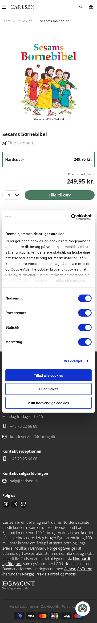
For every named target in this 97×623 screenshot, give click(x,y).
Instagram (15, 504)
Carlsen (9, 522)
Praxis (41, 574)
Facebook (6, 504)
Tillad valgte (48, 389)
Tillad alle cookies (48, 375)
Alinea (69, 568)
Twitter (23, 504)
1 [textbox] (9, 195)
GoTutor (84, 568)
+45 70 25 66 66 (23, 458)
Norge (27, 574)
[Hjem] (22, 7)
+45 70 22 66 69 (23, 426)
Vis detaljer (73, 361)
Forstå (53, 574)
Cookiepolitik (50, 606)
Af (4, 143)
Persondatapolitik (74, 606)
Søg (81, 7)
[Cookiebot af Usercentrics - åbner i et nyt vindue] (71, 217)
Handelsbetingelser (24, 606)
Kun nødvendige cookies (48, 403)
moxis (70, 574)
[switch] (85, 312)
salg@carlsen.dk (25, 480)
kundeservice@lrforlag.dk (32, 436)
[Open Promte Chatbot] (82, 608)
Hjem (6, 21)
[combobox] (11, 195)
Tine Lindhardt (22, 143)
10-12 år (25, 21)
